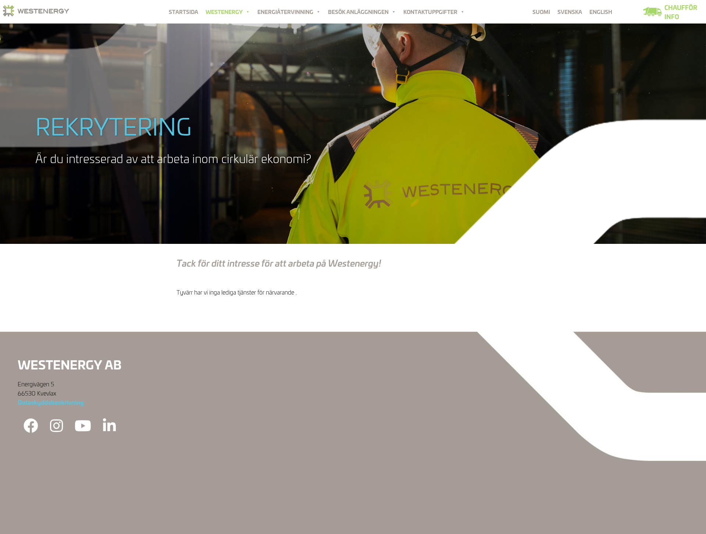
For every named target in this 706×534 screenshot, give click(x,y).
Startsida (183, 11)
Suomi (541, 11)
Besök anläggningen (358, 11)
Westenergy (224, 11)
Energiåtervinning (285, 11)
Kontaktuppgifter (430, 11)
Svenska (569, 11)
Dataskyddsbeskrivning (51, 402)
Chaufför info (680, 12)
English (600, 11)
